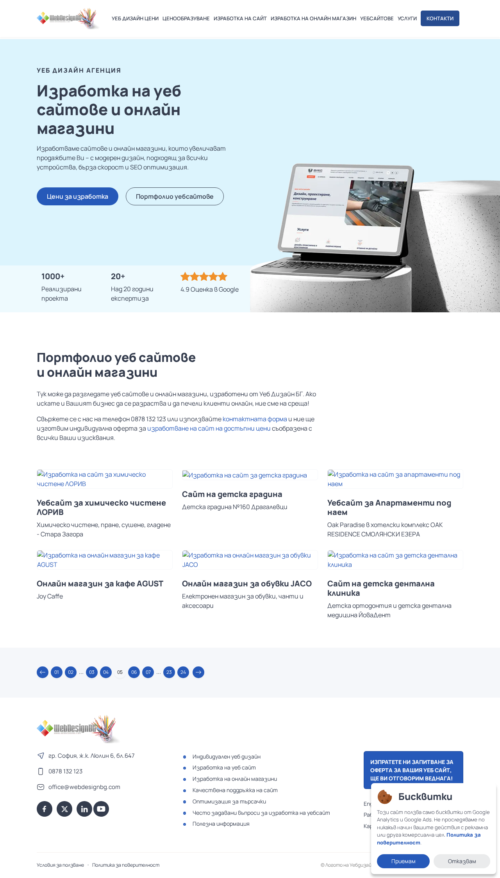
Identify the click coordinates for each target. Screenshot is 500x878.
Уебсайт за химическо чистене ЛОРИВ (101, 507)
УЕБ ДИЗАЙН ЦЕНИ (135, 18)
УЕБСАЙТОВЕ (377, 18)
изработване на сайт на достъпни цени (209, 428)
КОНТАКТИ (440, 18)
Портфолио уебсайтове (175, 196)
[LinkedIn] (84, 809)
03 (92, 672)
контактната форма (255, 419)
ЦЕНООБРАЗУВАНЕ (186, 18)
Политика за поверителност (125, 865)
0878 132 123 (65, 771)
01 (56, 672)
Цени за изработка (77, 196)
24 (183, 672)
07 (148, 672)
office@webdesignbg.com (84, 787)
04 (106, 672)
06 (134, 672)
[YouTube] (101, 809)
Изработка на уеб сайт (224, 767)
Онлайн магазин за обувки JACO (247, 583)
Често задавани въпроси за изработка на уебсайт (261, 812)
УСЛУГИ (407, 18)
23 (169, 672)
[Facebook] (44, 809)
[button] (42, 672)
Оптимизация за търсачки (229, 801)
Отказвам (462, 861)
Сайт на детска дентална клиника (381, 588)
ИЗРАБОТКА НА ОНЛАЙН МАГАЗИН (313, 18)
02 (70, 672)
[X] (64, 809)
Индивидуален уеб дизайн (227, 756)
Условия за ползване (60, 865)
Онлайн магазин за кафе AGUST (100, 583)
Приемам (403, 861)
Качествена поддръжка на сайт (235, 790)
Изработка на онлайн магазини (235, 778)
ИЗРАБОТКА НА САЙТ (240, 18)
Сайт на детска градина (232, 494)
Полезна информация (221, 823)
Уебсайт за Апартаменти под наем (389, 507)
